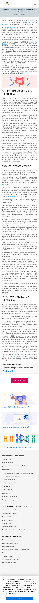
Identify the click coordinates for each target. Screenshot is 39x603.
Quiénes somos (7, 523)
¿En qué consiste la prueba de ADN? (14, 466)
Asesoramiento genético (10, 510)
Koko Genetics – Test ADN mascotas (14, 530)
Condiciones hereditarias (12, 476)
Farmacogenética (9, 479)
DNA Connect (6, 493)
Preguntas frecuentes (9, 563)
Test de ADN (6, 459)
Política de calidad (8, 553)
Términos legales (7, 556)
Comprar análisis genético (10, 500)
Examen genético (8, 462)
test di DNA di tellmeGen (13, 356)
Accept (19, 598)
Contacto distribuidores (9, 527)
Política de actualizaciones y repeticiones (15, 550)
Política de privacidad (9, 546)
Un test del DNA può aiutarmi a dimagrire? (15, 407)
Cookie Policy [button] (8, 591)
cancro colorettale (13, 196)
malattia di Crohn (10, 27)
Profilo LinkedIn (8, 371)
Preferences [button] (15, 593)
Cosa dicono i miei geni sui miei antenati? (15, 427)
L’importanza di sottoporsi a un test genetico (16, 447)
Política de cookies (8, 540)
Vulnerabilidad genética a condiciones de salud (19, 473)
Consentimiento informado (10, 559)
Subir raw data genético (10, 496)
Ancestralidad (8, 489)
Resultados (6, 469)
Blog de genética (7, 520)
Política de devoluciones (10, 543)
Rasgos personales (10, 483)
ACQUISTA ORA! (19, 380)
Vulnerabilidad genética (9, 513)
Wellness (7, 486)
